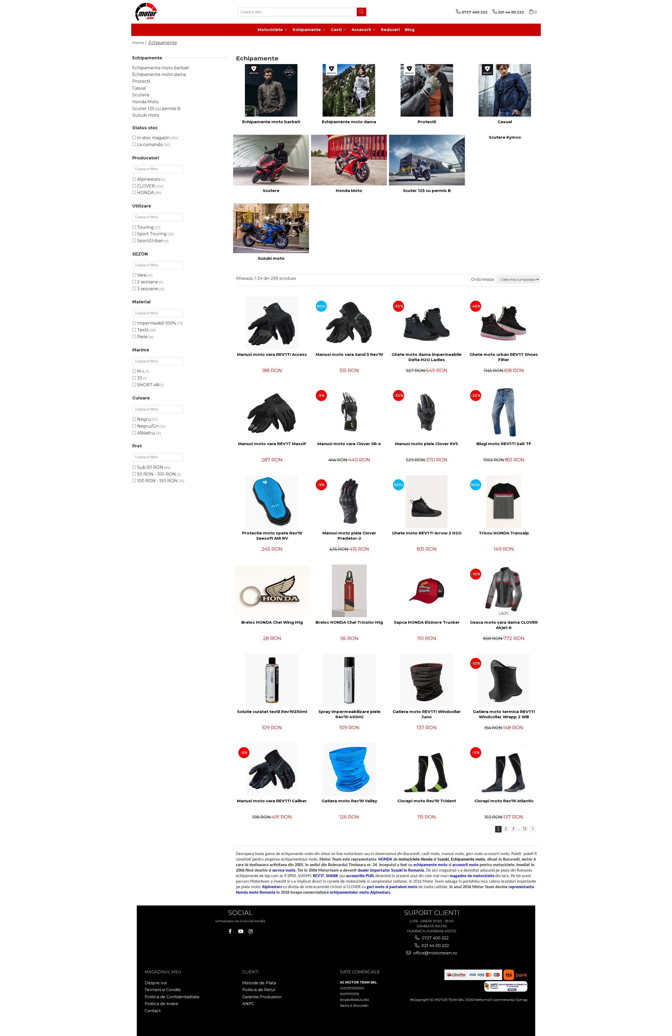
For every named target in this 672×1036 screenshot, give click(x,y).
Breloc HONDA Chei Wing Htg (272, 622)
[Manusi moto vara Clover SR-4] (349, 412)
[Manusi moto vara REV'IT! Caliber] (271, 769)
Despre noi (156, 982)
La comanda (149, 144)
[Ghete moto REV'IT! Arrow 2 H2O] (426, 501)
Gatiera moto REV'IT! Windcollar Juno (427, 714)
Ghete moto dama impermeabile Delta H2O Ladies (426, 357)
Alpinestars (148, 179)
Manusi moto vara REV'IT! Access (272, 354)
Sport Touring (152, 233)
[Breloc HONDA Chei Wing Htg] (271, 591)
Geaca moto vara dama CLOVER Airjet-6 (504, 625)
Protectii (141, 81)
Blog (409, 29)
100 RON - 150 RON (157, 480)
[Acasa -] (161, 12)
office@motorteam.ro (434, 952)
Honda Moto (145, 101)
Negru (144, 419)
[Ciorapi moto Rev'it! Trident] (426, 769)
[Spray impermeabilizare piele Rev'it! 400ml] (349, 680)
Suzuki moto (145, 115)
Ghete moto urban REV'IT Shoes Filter (504, 357)
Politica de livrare (161, 1003)
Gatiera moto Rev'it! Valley (349, 800)
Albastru (146, 432)
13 (525, 828)
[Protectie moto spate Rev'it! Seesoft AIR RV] (271, 501)
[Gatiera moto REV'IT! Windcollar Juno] (426, 680)
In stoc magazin (153, 137)
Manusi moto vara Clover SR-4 (349, 443)
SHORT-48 (148, 384)
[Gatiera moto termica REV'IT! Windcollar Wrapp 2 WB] (503, 680)
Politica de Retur (258, 989)
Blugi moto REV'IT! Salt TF (503, 443)
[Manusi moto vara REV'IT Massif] (271, 412)
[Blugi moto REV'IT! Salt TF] (503, 412)
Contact (153, 1010)
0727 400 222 (435, 937)
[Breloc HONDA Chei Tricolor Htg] (349, 591)
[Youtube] (240, 931)
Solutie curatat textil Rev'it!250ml (272, 711)
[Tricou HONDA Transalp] (503, 501)
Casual (139, 88)
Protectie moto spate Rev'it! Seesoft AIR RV (272, 535)
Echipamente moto (468, 859)
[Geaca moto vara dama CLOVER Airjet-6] (503, 591)
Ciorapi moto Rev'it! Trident (426, 800)
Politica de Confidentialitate (172, 996)
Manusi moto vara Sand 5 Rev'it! (349, 354)
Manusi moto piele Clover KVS (426, 443)
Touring (145, 227)
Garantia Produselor (262, 996)
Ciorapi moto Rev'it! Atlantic (503, 800)
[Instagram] (250, 931)
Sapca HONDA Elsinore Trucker (427, 622)
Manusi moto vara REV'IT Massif (272, 443)
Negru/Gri (147, 426)
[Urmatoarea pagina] (532, 829)
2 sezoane (147, 281)
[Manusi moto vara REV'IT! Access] (271, 323)
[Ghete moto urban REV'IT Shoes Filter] (503, 323)
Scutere (140, 94)
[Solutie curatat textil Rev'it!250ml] (271, 680)
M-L (141, 371)
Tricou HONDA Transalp (504, 532)
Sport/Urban (150, 240)
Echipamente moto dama (159, 74)
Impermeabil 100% (156, 323)
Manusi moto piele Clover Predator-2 (349, 535)
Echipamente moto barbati (160, 67)
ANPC (248, 1003)
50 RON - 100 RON (156, 474)
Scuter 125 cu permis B (156, 108)
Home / (140, 42)
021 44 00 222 (435, 945)
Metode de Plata (259, 982)
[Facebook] (230, 931)
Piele (142, 336)
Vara (141, 275)
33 (139, 378)
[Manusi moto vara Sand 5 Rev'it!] (349, 323)
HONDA (145, 192)
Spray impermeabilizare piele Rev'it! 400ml (349, 714)
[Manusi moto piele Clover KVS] (426, 412)
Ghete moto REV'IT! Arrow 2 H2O (426, 532)
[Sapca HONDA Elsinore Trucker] (426, 591)
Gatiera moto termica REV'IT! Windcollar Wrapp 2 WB (504, 714)
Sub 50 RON (150, 467)
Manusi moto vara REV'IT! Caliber (272, 800)
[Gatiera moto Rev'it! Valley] (349, 769)
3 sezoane (147, 288)
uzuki (444, 859)
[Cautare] (361, 12)
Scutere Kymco (505, 137)
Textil (143, 329)
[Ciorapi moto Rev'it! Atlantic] (503, 769)
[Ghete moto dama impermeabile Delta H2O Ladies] (426, 323)
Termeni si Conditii (163, 989)
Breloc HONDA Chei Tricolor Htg (349, 622)
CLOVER (146, 186)
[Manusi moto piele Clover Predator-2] (349, 501)
